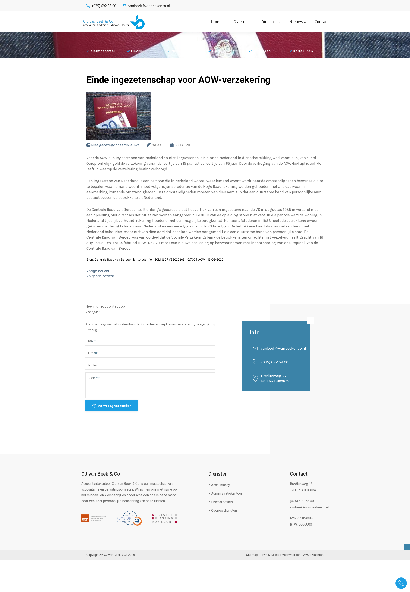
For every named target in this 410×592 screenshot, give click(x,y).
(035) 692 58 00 (104, 5)
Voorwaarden (291, 555)
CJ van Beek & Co (115, 555)
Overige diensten (224, 510)
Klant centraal (102, 51)
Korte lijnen (303, 51)
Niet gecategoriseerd (109, 145)
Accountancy (220, 485)
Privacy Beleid (270, 555)
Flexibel (137, 51)
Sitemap (252, 555)
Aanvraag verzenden (114, 406)
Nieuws (133, 145)
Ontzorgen (262, 51)
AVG (306, 555)
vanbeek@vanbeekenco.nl (149, 5)
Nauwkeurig (181, 51)
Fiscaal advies (222, 502)
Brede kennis (223, 51)
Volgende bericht (100, 276)
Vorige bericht (97, 271)
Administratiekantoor (226, 493)
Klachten (318, 555)
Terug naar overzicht (117, 69)
